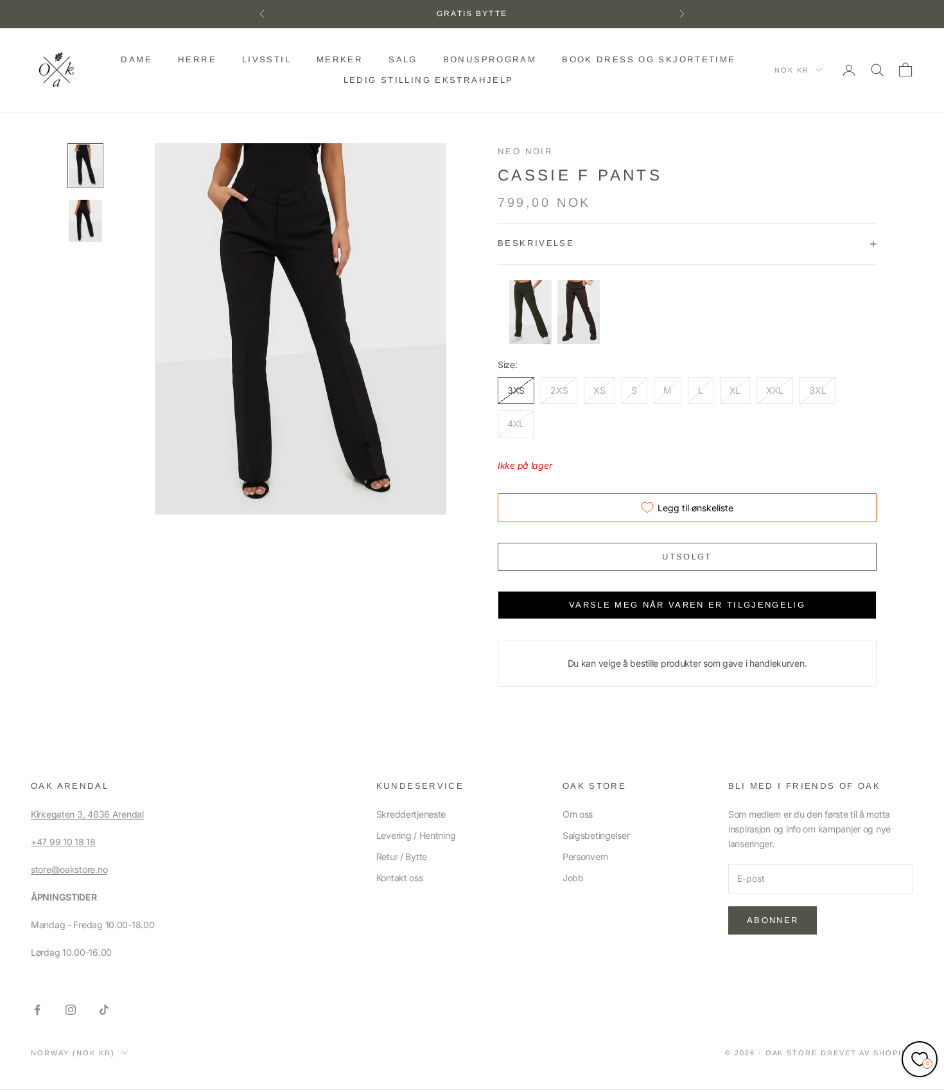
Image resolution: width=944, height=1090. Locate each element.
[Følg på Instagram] (70, 1009)
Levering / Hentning (416, 835)
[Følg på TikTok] (104, 1009)
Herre (197, 59)
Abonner (772, 920)
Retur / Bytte (401, 856)
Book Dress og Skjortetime (648, 59)
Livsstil (266, 59)
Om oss (578, 814)
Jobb (573, 877)
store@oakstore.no (69, 869)
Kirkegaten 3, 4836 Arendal (87, 814)
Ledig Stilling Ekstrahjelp (429, 80)
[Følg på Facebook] (37, 1009)
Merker (340, 59)
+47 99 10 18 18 (63, 841)
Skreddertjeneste (411, 814)
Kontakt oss (399, 877)
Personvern (585, 856)
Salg (403, 59)
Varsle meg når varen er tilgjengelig (687, 605)
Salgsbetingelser (596, 835)
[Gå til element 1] (85, 165)
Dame (136, 59)
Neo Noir (525, 151)
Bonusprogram (490, 59)
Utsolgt (687, 556)
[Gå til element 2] (85, 220)
